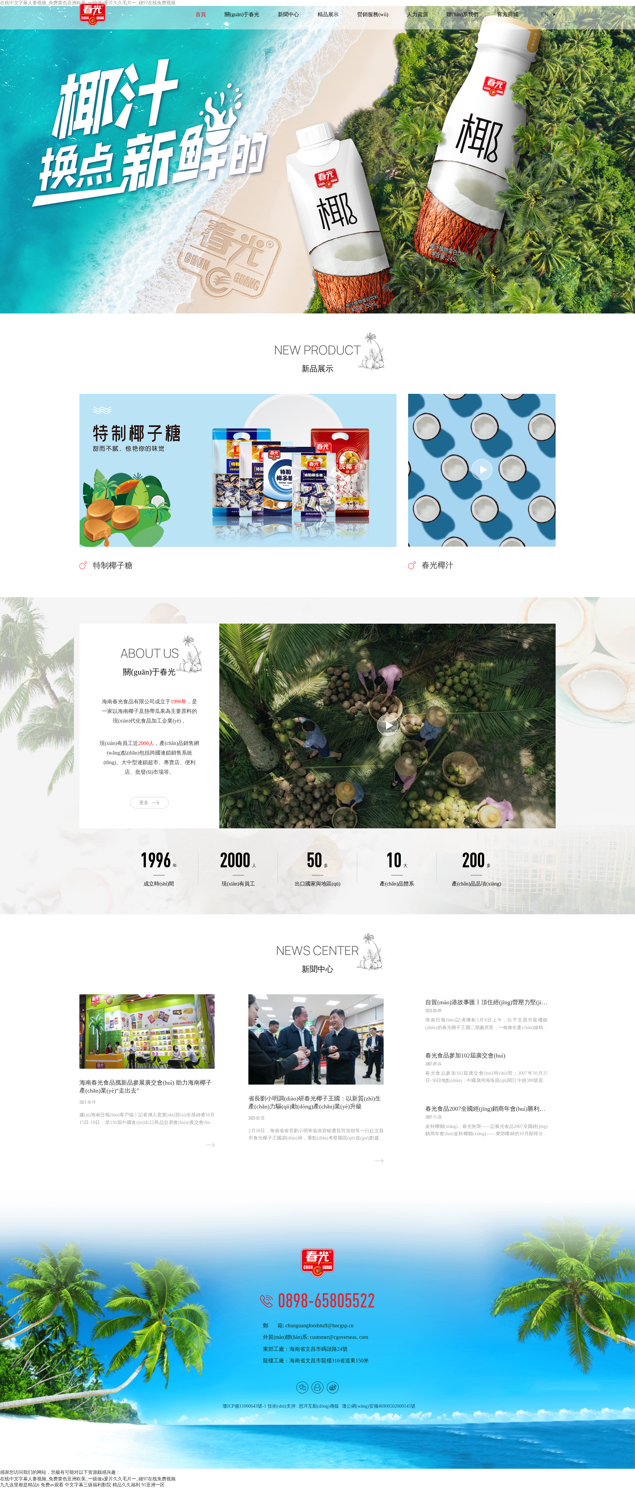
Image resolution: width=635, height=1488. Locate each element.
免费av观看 (52, 1484)
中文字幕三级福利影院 (88, 1484)
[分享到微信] (302, 1387)
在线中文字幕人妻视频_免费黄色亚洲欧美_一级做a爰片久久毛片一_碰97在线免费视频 (88, 1478)
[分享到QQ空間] (317, 1387)
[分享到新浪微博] (333, 1387)
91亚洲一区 (153, 1484)
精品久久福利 (126, 1484)
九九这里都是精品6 (19, 1484)
